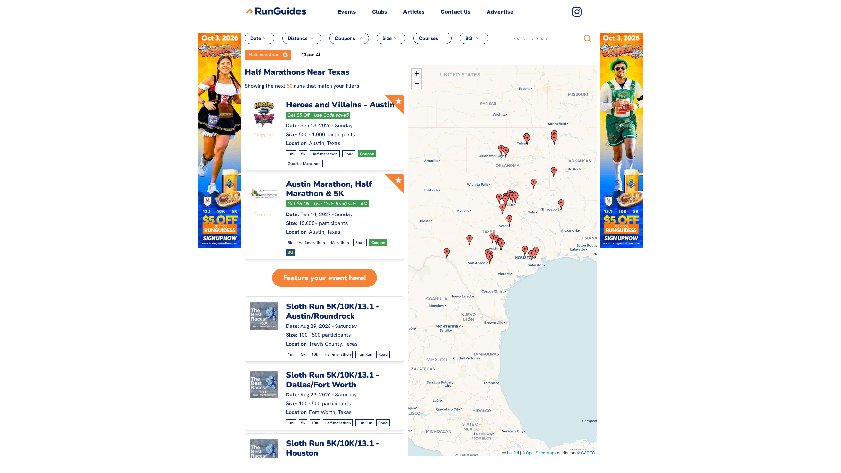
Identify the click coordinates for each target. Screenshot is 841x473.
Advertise (500, 11)
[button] (285, 55)
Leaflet (512, 452)
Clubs (379, 11)
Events (347, 11)
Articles (414, 11)
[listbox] (268, 54)
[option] (262, 55)
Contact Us (456, 11)
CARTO (588, 452)
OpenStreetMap (540, 452)
